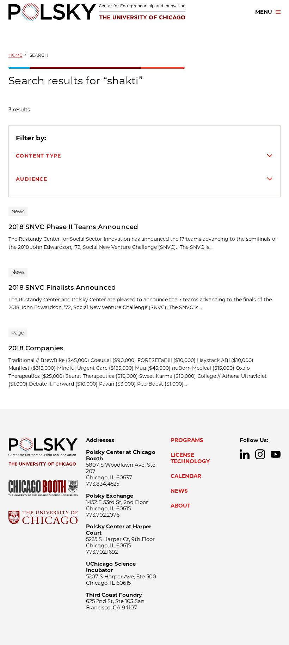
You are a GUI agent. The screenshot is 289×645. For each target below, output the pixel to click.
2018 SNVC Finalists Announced (62, 287)
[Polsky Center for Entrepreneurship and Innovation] (96, 12)
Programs (187, 440)
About (180, 506)
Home (15, 55)
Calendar (186, 476)
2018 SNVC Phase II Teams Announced (73, 227)
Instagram (260, 454)
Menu (263, 12)
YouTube (276, 454)
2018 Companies (35, 348)
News (179, 491)
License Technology (190, 458)
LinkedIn (245, 454)
